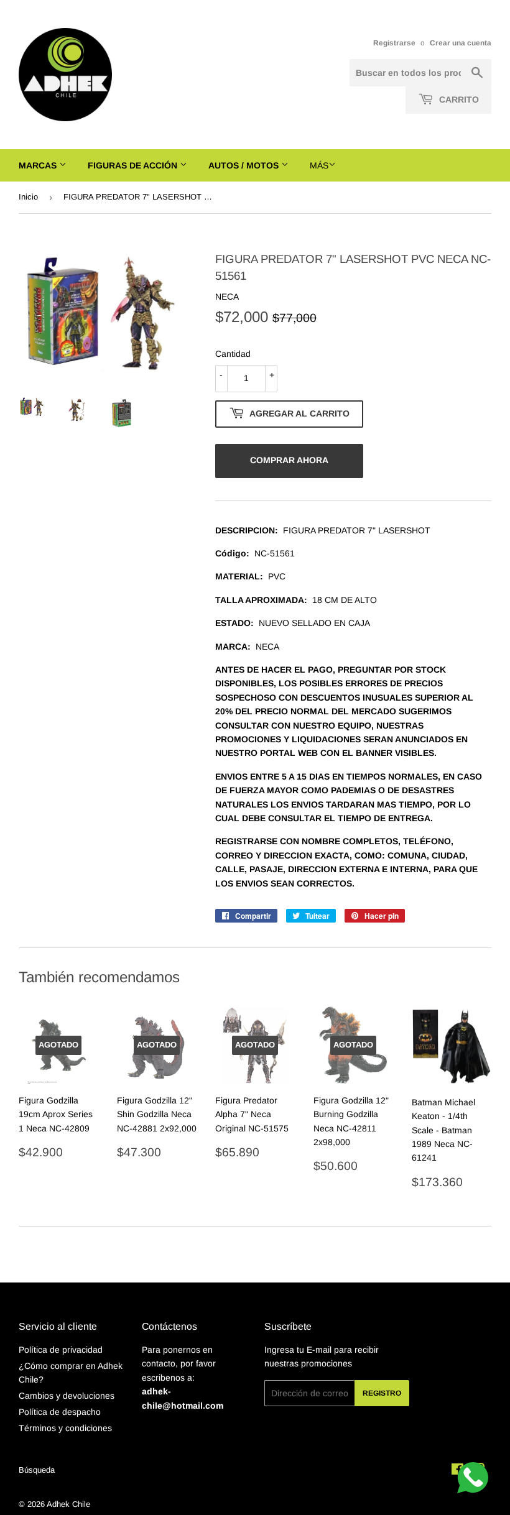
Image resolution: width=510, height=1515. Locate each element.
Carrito (458, 99)
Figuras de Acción (134, 165)
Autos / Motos (244, 165)
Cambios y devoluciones (66, 1396)
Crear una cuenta (460, 43)
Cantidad (233, 354)
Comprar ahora (289, 460)
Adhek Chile (68, 1504)
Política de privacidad (61, 1350)
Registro (382, 1393)
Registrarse (394, 43)
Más (319, 165)
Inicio (28, 196)
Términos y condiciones (65, 1428)
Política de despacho (60, 1412)
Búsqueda (37, 1470)
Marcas (39, 165)
